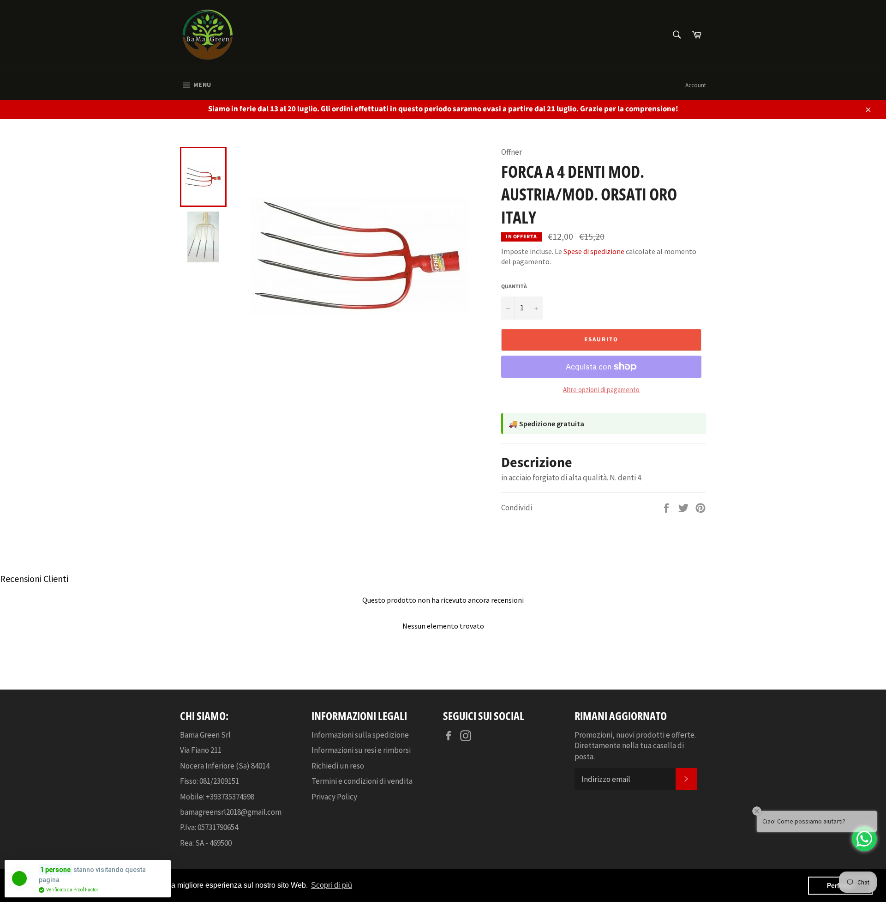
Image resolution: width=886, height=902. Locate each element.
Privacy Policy (334, 797)
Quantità (514, 287)
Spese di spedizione (593, 251)
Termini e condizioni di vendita (362, 781)
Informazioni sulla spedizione (360, 735)
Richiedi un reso (337, 766)
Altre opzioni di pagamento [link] (601, 389)
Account (695, 85)
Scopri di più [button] (331, 885)
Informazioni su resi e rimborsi (361, 750)
